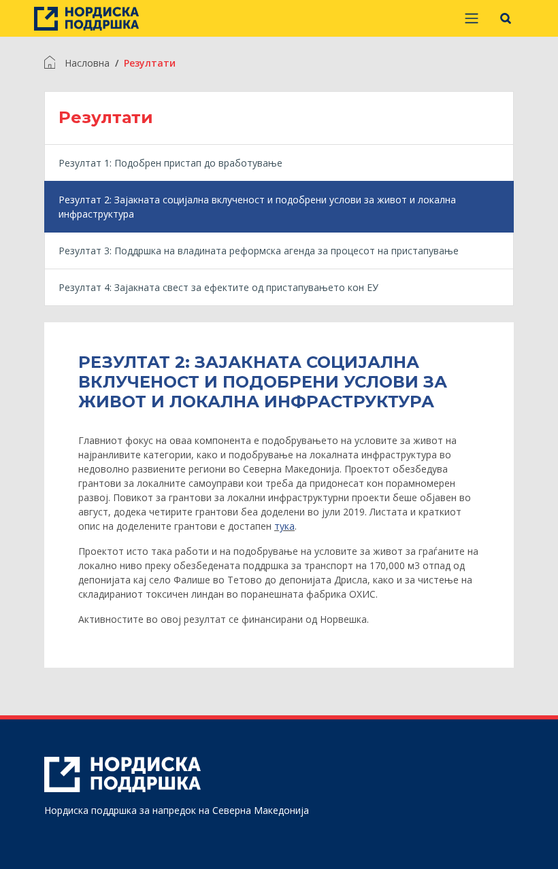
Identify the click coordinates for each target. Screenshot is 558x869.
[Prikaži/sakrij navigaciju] (471, 18)
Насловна (87, 62)
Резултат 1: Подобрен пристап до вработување (170, 162)
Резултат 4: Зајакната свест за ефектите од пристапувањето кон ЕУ (218, 287)
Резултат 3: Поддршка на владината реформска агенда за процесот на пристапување (259, 250)
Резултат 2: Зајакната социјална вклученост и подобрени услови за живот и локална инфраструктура (257, 206)
